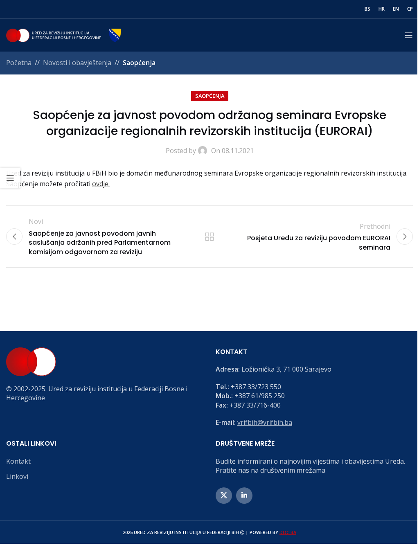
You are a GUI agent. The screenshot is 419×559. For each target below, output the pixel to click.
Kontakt (18, 461)
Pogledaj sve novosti (209, 236)
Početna (19, 62)
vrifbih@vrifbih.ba (264, 422)
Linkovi (17, 476)
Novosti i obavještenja (77, 62)
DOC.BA (287, 532)
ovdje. (101, 183)
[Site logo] (63, 34)
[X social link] (224, 495)
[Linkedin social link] (244, 495)
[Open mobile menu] (409, 35)
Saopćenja (139, 62)
